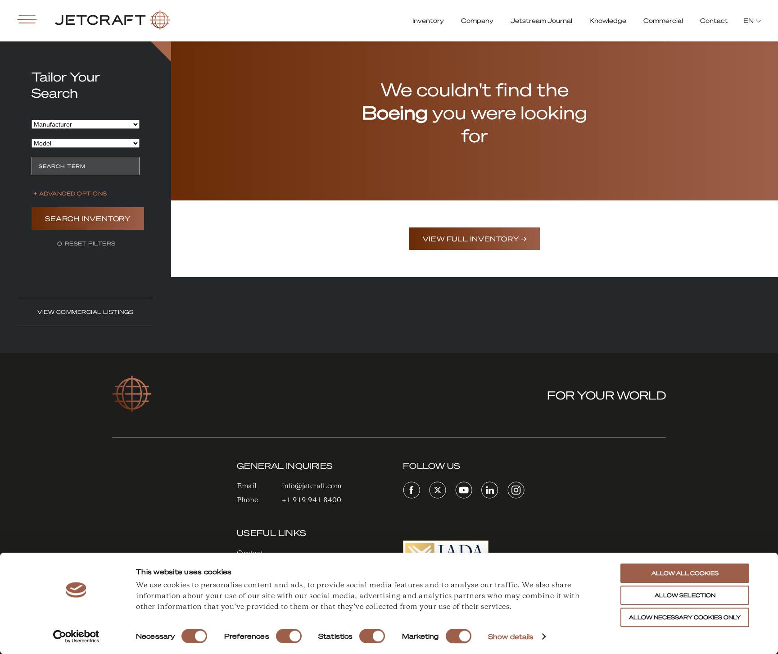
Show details (511, 636)
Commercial (663, 20)
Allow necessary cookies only (685, 617)
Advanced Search (161, 51)
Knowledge (607, 20)
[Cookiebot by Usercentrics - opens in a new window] (76, 636)
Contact (714, 20)
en (748, 20)
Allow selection (685, 595)
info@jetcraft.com (311, 486)
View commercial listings (85, 312)
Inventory (428, 20)
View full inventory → (475, 238)
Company (477, 20)
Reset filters (89, 243)
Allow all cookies (685, 573)
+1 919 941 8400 (311, 500)
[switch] (289, 636)
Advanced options (73, 193)
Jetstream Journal (541, 20)
